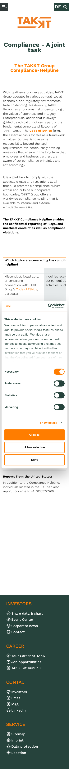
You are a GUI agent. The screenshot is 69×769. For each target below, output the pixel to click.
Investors (22, 692)
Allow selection (34, 447)
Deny (34, 459)
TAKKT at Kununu (29, 668)
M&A (18, 704)
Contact (21, 632)
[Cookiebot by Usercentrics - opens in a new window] (49, 305)
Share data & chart (30, 613)
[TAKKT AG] (34, 22)
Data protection (27, 746)
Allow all (34, 434)
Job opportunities (29, 662)
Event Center (25, 619)
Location (21, 753)
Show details (48, 422)
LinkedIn (21, 710)
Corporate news (27, 626)
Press (19, 698)
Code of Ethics (41, 130)
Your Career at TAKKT (32, 656)
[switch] (59, 383)
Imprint (20, 740)
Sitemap (21, 734)
